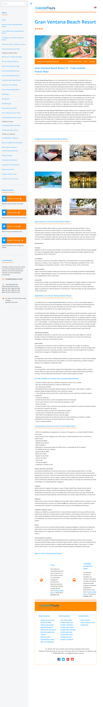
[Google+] (67, 659)
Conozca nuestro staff (9, 174)
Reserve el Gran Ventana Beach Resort (48, 553)
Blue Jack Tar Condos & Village (12, 57)
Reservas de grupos (47, 627)
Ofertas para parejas (47, 625)
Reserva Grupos (7, 155)
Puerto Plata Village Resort (11, 89)
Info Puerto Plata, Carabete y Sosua (13, 44)
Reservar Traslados (14, 240)
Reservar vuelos (45, 637)
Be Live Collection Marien (10, 61)
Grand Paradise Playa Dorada (11, 80)
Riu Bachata (6, 99)
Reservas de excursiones (48, 630)
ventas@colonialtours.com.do (14, 279)
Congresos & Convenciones (11, 165)
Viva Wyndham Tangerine (10, 138)
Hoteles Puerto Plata (75, 61)
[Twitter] (63, 659)
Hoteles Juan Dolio (66, 632)
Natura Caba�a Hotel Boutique (12, 142)
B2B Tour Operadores (47, 642)
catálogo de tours (66, 637)
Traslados (92, 61)
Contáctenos (84, 625)
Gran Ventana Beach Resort (11, 75)
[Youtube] (72, 659)
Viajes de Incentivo (8, 169)
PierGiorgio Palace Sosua (10, 130)
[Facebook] (59, 659)
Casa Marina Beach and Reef (11, 125)
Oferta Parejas (12, 212)
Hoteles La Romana (66, 625)
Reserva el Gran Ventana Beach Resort (12, 25)
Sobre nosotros (85, 620)
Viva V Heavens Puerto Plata (11, 113)
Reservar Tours (13, 226)
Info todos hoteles (66, 620)
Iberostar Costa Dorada (9, 85)
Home (4, 20)
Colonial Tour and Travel (10, 179)
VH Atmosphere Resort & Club (12, 117)
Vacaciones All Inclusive (9, 160)
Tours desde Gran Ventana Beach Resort (13, 32)
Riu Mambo (5, 94)
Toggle (31, 3)
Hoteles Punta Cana (66, 622)
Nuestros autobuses (66, 639)
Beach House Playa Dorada (10, 66)
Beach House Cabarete (9, 147)
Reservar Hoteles (13, 199)
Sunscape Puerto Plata (9, 108)
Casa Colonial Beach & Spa (10, 71)
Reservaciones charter (48, 639)
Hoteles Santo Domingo (68, 630)
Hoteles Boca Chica (66, 634)
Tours (85, 61)
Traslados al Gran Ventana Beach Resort (12, 39)
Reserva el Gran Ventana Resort (47, 61)
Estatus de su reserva (47, 620)
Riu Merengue (6, 103)
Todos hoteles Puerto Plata (11, 49)
